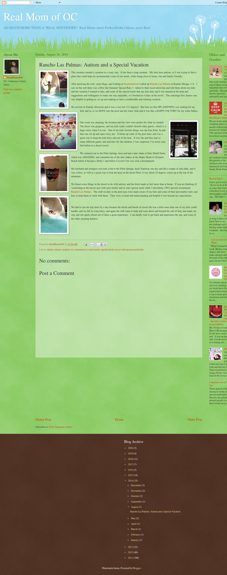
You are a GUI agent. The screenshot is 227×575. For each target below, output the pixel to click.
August (135, 506)
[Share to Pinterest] (105, 245)
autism (50, 249)
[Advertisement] (118, 387)
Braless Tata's (215, 178)
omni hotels (94, 249)
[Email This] (91, 245)
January (135, 540)
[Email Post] (85, 244)
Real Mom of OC (41, 16)
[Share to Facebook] (102, 245)
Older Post (194, 419)
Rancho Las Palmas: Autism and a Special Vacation (155, 511)
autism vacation (62, 249)
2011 (131, 557)
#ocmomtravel (131, 83)
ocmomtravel (80, 249)
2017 (131, 464)
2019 (131, 453)
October (135, 496)
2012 (131, 552)
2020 (131, 448)
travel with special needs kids (129, 249)
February (136, 534)
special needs (107, 249)
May (133, 518)
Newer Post (43, 419)
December (136, 485)
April (134, 523)
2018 (131, 459)
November (136, 490)
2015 (131, 475)
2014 (131, 480)
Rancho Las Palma (159, 83)
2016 (131, 469)
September (136, 501)
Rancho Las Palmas (81, 191)
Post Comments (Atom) (60, 427)
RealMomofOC (15, 77)
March (134, 529)
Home (119, 419)
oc (72, 249)
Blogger (137, 568)
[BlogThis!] (95, 245)
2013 (131, 547)
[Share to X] (98, 245)
